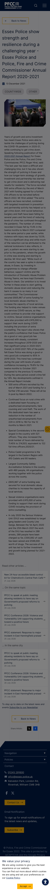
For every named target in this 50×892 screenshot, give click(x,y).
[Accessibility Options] (45, 882)
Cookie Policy (13, 877)
